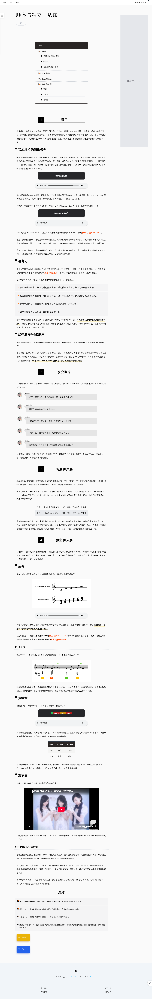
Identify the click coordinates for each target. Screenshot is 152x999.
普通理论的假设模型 (51, 56)
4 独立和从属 (46, 84)
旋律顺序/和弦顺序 (50, 67)
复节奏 (46, 100)
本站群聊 (44, 992)
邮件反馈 (108, 992)
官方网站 (44, 988)
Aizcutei (93, 977)
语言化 (46, 61)
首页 (4, 2)
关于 (17, 2)
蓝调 (45, 89)
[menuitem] (5, 2)
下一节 (21, 949)
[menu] (11, 2)
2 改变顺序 (45, 73)
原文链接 (22, 937)
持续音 (46, 94)
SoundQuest (75, 977)
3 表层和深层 (46, 79)
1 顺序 (43, 51)
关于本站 (108, 988)
